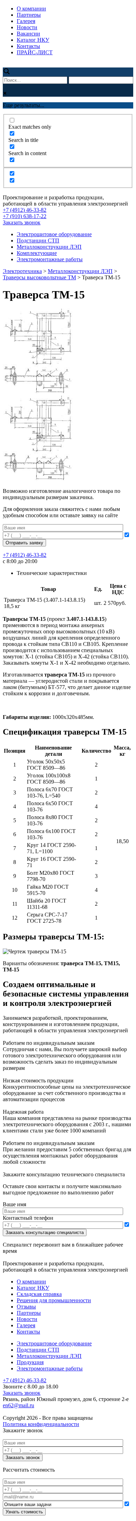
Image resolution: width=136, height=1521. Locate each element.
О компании (31, 8)
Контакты (28, 46)
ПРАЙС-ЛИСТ (35, 52)
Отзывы (26, 1307)
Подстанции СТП (38, 240)
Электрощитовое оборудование (54, 234)
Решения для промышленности (54, 1300)
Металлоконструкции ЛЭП (49, 247)
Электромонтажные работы (50, 259)
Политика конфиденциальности (41, 1424)
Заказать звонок (21, 222)
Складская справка (39, 1294)
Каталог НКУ (33, 40)
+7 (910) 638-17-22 (24, 216)
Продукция (30, 1362)
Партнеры (29, 15)
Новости (27, 27)
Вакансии (28, 34)
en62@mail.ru (18, 1405)
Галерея (26, 21)
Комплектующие (37, 253)
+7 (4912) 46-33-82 (24, 210)
